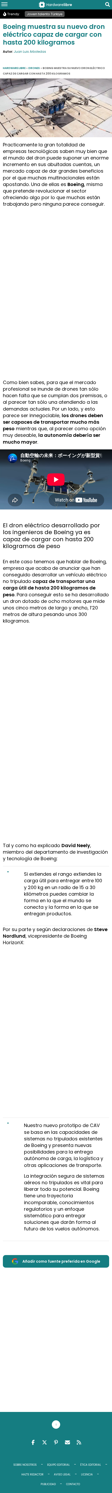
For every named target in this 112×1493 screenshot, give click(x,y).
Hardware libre (14, 68)
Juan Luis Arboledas (30, 51)
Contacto (73, 1484)
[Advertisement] (56, 268)
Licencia (87, 1474)
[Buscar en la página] (107, 5)
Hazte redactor (32, 1474)
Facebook (33, 1442)
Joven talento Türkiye (45, 14)
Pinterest (56, 1442)
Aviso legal (62, 1474)
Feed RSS (79, 1442)
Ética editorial (90, 1465)
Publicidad (48, 1484)
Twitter (44, 1442)
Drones (34, 68)
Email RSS (67, 1442)
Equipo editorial (58, 1465)
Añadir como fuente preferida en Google (61, 1261)
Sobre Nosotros (25, 1465)
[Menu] (4, 4)
